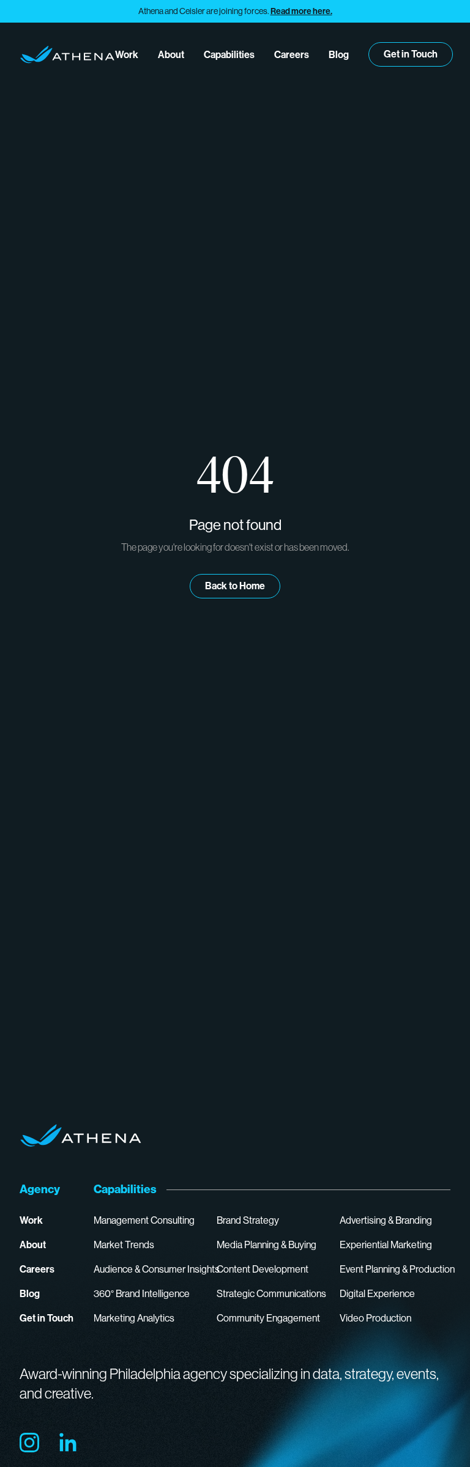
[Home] (67, 54)
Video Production (375, 1318)
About (171, 55)
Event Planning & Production (397, 1269)
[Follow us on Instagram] (29, 1442)
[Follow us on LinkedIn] (68, 1442)
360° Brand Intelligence (142, 1294)
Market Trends (124, 1245)
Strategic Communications (271, 1294)
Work (126, 55)
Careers (291, 55)
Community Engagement (268, 1318)
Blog (339, 55)
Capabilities (229, 55)
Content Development (262, 1269)
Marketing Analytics (134, 1318)
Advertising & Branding (386, 1220)
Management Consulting (144, 1220)
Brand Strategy (248, 1220)
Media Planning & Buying (266, 1245)
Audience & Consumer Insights (157, 1269)
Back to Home (235, 586)
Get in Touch (411, 54)
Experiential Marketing (386, 1245)
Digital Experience (377, 1294)
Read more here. (301, 11)
